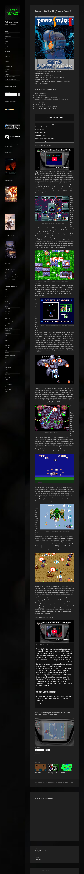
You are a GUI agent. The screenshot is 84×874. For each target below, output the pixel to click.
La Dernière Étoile (9, 180)
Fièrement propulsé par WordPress (43, 870)
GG (69, 782)
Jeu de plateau (8, 54)
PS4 (72, 782)
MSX (6, 350)
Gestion (6, 49)
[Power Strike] (66, 767)
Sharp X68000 (8, 382)
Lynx (6, 338)
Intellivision (8, 333)
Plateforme (7, 56)
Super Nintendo (8, 384)
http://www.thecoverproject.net (55, 71)
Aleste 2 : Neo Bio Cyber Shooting (44, 97)
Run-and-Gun (8, 64)
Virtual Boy (7, 387)
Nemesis (65, 586)
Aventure (7, 33)
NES (6, 357)
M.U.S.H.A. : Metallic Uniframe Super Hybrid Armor (49, 99)
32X (6, 289)
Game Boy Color (8, 328)
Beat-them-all (8, 36)
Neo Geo (7, 352)
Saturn (6, 379)
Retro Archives (11, 22)
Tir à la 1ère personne (10, 76)
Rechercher (7, 92)
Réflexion (7, 61)
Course (6, 44)
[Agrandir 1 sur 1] (67, 198)
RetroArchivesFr (50, 782)
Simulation (7, 69)
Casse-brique (8, 38)
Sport (6, 71)
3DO (6, 291)
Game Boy (7, 325)
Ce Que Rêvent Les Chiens (11, 208)
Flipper (6, 46)
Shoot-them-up (8, 66)
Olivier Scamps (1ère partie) (11, 271)
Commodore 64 (8, 316)
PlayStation (7, 374)
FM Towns (7, 323)
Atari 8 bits (7, 308)
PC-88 (6, 370)
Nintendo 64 (8, 360)
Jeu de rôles (7, 51)
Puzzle (6, 59)
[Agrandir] (72, 18)
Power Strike (38, 93)
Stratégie (7, 74)
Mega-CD (7, 348)
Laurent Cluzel (8, 269)
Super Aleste (38, 103)
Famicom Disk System (10, 321)
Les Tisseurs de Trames (10, 235)
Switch (36, 784)
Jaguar (6, 335)
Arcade (6, 306)
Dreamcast (7, 318)
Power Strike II (39, 107)
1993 (67, 782)
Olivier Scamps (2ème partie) (11, 274)
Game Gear (7, 330)
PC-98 (6, 372)
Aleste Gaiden (39, 95)
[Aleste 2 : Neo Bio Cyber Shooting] (53, 767)
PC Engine (7, 365)
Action (6, 31)
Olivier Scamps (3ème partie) (11, 277)
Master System (8, 343)
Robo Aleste (38, 105)
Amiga (6, 296)
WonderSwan (8, 389)
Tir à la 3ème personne (10, 79)
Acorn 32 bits (8, 294)
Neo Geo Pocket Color (10, 355)
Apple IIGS (7, 304)
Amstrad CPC (8, 299)
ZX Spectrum (8, 391)
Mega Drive (7, 345)
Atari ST (7, 313)
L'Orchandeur (8, 152)
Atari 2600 (7, 311)
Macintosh (7, 340)
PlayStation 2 (8, 377)
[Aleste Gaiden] (40, 767)
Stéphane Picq (8, 279)
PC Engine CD (8, 367)
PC (5, 362)
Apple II (6, 301)
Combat (6, 41)
